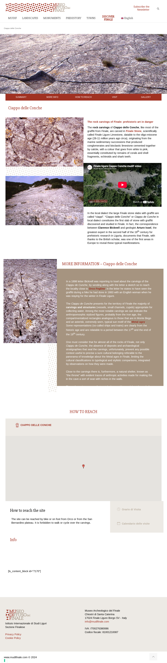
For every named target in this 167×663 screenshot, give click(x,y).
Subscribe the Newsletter (141, 8)
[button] (83, 466)
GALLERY (146, 97)
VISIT (114, 97)
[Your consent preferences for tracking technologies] (4, 660)
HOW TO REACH (83, 97)
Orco (92, 288)
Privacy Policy (13, 634)
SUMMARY (21, 97)
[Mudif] (38, 7)
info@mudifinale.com (97, 621)
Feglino (100, 288)
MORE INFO (52, 97)
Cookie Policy (13, 638)
